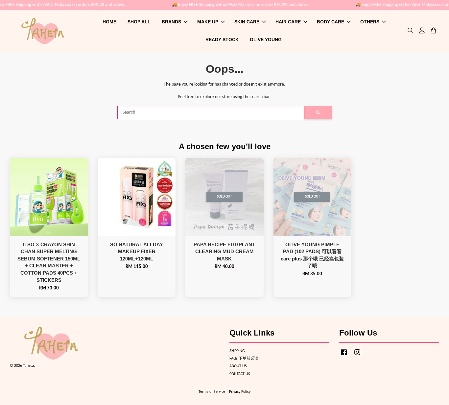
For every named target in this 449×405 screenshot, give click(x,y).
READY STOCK (222, 39)
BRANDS (171, 21)
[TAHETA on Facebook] (343, 356)
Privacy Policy (239, 392)
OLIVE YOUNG (266, 39)
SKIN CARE (246, 21)
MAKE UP (207, 21)
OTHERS (369, 21)
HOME (109, 21)
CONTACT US (239, 374)
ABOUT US (238, 366)
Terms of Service (212, 392)
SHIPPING (237, 351)
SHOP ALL (139, 21)
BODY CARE (330, 21)
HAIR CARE (288, 21)
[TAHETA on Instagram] (357, 356)
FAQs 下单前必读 (243, 359)
